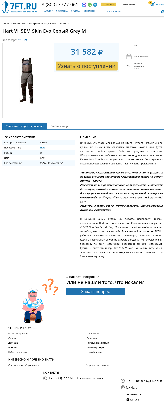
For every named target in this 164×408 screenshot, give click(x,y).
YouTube (134, 399)
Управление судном (97, 365)
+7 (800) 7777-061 (63, 378)
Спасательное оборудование (24, 365)
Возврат (12, 347)
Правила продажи (18, 333)
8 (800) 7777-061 (60, 4)
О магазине (92, 333)
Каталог (48, 10)
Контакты (89, 10)
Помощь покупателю (98, 342)
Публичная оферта (18, 352)
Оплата (75, 10)
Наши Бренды (94, 352)
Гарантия (91, 338)
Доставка (62, 10)
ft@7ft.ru (132, 387)
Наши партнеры (95, 347)
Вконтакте (135, 394)
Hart (42, 147)
